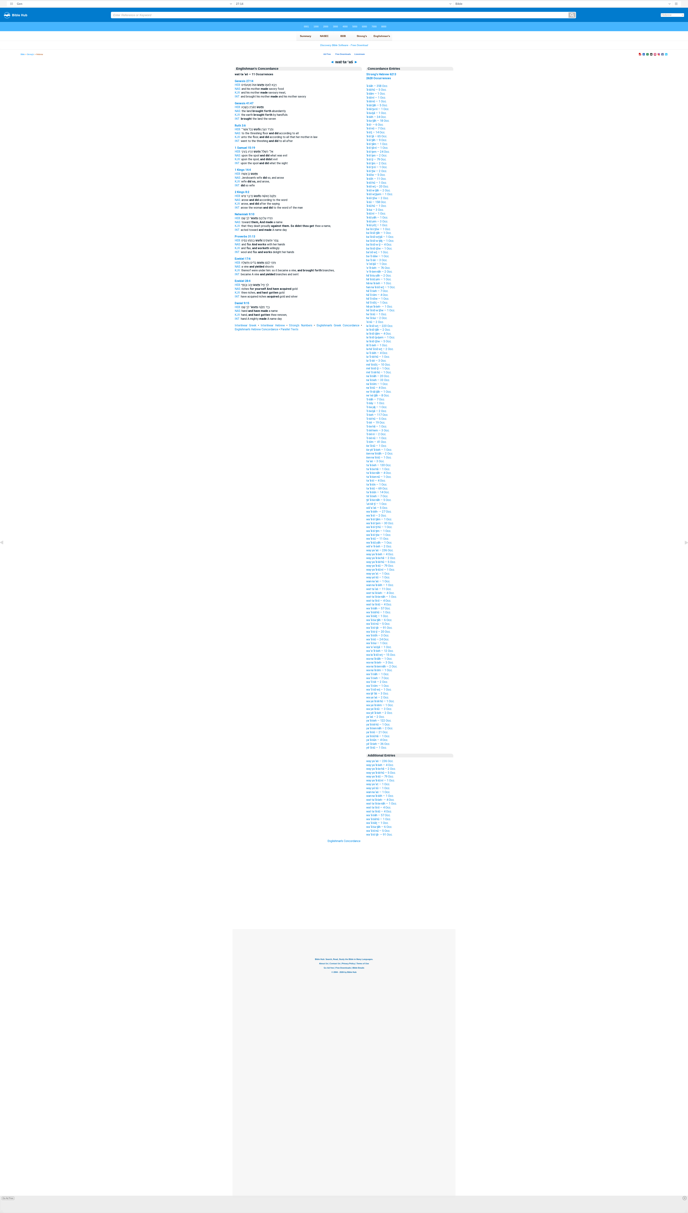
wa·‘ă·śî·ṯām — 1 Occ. (379, 519)
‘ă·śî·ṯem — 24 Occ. (378, 151)
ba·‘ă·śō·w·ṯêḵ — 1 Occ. (380, 240)
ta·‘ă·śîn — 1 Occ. (376, 484)
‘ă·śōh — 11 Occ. (376, 178)
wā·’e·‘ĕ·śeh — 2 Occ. (379, 546)
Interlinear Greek (245, 325)
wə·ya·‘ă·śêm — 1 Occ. (379, 705)
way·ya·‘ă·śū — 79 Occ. (380, 565)
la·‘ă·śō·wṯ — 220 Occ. (379, 326)
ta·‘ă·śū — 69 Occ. (377, 488)
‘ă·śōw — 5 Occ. (376, 175)
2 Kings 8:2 (242, 192)
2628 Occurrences (378, 78)
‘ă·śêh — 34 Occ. (376, 117)
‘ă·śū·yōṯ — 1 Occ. (377, 225)
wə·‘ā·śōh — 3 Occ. (377, 635)
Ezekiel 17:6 (242, 258)
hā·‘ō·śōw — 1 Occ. (377, 298)
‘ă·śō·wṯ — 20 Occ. (377, 186)
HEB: (238, 85)
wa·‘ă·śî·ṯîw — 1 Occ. (378, 535)
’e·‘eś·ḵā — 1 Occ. (376, 264)
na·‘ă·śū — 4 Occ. (376, 387)
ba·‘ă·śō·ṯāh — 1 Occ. (378, 233)
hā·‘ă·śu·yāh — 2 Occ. (378, 275)
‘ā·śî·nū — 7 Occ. (376, 128)
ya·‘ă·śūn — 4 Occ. (377, 740)
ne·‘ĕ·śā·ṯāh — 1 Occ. (378, 391)
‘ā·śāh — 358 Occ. (377, 86)
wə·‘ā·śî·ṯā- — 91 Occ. (379, 627)
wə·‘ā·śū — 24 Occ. (377, 639)
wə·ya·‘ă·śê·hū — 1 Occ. (380, 701)
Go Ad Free (8, 1198)
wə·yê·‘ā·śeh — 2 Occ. (379, 713)
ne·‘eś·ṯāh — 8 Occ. (378, 395)
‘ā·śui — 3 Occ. (375, 209)
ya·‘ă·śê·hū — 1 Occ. (378, 724)
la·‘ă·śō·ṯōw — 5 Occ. (378, 341)
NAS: (238, 89)
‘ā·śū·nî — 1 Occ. (376, 213)
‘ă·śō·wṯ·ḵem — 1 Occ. (379, 194)
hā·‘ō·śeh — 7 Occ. (377, 291)
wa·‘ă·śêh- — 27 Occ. (379, 511)
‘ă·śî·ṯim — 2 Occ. (376, 163)
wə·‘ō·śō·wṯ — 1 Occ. (379, 689)
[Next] (683, 550)
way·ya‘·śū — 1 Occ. (378, 577)
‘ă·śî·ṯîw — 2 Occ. (376, 171)
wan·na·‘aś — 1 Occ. (378, 581)
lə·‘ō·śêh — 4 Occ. (377, 353)
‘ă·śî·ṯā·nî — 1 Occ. (377, 147)
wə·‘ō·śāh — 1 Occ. (377, 674)
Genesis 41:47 (244, 103)
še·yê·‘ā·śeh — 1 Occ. (379, 449)
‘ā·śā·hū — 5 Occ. (376, 89)
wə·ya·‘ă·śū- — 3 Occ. (379, 709)
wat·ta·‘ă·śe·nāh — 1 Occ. (381, 596)
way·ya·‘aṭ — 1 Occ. (378, 573)
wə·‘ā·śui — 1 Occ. (377, 643)
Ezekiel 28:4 (242, 281)
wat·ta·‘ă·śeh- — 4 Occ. (380, 593)
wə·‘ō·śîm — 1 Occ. (377, 686)
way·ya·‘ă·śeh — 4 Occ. (380, 554)
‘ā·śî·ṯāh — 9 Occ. (376, 140)
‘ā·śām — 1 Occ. (376, 93)
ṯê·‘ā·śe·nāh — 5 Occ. (378, 500)
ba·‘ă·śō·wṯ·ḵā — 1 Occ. (380, 237)
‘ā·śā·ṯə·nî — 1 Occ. (377, 109)
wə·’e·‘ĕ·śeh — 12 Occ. (380, 651)
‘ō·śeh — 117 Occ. (377, 415)
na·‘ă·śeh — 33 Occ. (378, 380)
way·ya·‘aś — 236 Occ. (379, 550)
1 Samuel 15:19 (245, 147)
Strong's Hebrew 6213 (381, 74)
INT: (237, 96)
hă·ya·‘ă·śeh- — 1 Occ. (379, 306)
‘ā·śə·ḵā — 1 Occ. (376, 113)
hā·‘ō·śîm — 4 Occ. (377, 295)
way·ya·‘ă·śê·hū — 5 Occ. (381, 562)
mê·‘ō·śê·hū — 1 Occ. (378, 372)
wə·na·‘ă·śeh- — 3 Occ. (380, 662)
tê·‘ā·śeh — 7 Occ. (377, 496)
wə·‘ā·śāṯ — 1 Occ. (377, 616)
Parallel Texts (289, 329)
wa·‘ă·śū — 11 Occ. (377, 538)
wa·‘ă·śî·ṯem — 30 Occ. (380, 523)
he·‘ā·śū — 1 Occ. (376, 314)
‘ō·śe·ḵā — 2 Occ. (376, 411)
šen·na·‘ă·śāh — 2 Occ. (379, 453)
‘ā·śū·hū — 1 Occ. (376, 206)
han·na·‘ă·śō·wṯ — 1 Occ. (380, 287)
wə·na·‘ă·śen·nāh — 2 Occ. (381, 666)
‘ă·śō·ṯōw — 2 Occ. (377, 198)
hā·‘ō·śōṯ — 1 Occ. (377, 302)
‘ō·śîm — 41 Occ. (376, 442)
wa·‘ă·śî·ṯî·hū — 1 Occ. (379, 527)
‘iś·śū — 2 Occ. (375, 322)
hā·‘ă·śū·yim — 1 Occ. (378, 279)
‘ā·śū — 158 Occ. (376, 202)
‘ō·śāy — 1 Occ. (375, 403)
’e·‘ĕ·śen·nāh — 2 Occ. (379, 271)
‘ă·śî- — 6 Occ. (375, 124)
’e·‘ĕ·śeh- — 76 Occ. (378, 268)
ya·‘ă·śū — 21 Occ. (377, 732)
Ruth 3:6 (240, 125)
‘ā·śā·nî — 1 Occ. (376, 97)
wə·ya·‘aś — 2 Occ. (377, 697)
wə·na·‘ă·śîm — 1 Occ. (379, 670)
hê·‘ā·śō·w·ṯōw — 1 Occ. (380, 310)
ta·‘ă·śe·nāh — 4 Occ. (378, 473)
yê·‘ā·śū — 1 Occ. (376, 747)
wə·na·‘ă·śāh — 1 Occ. (379, 658)
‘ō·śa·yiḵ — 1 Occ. (376, 407)
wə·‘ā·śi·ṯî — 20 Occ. (378, 631)
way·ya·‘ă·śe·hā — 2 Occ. (381, 558)
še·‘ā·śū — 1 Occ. (376, 446)
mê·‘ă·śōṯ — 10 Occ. (378, 364)
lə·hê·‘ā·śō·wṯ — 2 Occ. (380, 349)
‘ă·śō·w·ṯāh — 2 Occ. (378, 190)
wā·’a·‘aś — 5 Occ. (377, 508)
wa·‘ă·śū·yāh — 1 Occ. (379, 542)
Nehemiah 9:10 (244, 214)
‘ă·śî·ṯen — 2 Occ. (376, 155)
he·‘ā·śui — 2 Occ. (376, 318)
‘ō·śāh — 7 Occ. (375, 399)
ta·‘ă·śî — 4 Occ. (376, 480)
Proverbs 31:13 (245, 236)
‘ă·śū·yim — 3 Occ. (377, 221)
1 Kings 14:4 (243, 170)
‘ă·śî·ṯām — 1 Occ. (377, 144)
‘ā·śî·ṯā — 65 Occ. (376, 136)
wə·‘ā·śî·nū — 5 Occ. (378, 623)
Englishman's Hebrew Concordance (256, 329)
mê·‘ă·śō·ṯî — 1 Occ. (378, 368)
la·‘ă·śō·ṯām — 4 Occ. (378, 333)
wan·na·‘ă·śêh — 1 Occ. (380, 585)
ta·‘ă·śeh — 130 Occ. (378, 465)
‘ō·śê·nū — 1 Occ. (376, 438)
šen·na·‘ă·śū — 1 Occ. (379, 457)
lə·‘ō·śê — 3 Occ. (376, 360)
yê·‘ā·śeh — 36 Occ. (378, 744)
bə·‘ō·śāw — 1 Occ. (377, 256)
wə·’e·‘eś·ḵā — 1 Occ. (379, 647)
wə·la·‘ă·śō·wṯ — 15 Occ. (381, 655)
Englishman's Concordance (344, 841)
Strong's (30, 54)
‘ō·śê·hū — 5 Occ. (376, 418)
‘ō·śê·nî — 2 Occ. (376, 434)
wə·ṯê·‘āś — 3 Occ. (377, 693)
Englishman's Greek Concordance (338, 325)
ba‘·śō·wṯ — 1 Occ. (377, 252)
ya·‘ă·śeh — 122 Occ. (378, 720)
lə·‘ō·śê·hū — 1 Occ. (378, 356)
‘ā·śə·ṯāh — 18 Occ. (378, 120)
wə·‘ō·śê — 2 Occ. (377, 682)
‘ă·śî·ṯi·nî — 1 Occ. (376, 167)
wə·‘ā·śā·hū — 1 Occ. (378, 612)
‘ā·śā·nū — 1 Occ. (376, 101)
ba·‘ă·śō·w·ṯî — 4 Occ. (379, 244)
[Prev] (4, 550)
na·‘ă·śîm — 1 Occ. (377, 384)
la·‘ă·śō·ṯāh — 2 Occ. (378, 329)
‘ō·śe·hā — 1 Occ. (376, 426)
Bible (23, 54)
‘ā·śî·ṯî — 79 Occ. (376, 159)
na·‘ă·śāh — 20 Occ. (378, 376)
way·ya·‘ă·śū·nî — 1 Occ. (380, 569)
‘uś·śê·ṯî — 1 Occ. (376, 504)
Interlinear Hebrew (273, 325)
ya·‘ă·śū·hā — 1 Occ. (378, 736)
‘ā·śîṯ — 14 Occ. (375, 132)
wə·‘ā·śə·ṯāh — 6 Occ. (379, 620)
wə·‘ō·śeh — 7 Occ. (377, 678)
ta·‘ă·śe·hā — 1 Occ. (378, 469)
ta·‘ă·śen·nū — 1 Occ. (378, 477)
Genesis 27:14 (244, 81)
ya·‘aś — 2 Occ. (375, 717)
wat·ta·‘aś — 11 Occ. (378, 589)
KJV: (237, 92)
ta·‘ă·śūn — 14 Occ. (378, 492)
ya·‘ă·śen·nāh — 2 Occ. (379, 728)
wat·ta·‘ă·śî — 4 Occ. (378, 600)
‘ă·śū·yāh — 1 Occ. (377, 217)
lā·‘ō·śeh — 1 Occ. (377, 345)
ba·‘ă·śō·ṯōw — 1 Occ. (379, 248)
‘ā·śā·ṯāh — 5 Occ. (377, 105)
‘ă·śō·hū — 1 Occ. (376, 182)
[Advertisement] (344, 907)
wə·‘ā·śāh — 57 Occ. (378, 608)
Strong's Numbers (300, 325)
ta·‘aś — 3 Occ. (375, 461)
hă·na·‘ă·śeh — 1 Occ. (379, 283)
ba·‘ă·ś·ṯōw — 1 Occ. (378, 229)
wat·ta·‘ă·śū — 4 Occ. (379, 604)
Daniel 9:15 (242, 303)
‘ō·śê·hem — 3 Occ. (378, 430)
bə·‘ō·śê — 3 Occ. (376, 260)
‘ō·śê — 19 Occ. (375, 422)
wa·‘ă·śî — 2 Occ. (376, 515)
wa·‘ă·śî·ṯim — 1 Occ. (378, 531)
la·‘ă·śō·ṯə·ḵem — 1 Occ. (380, 337)
